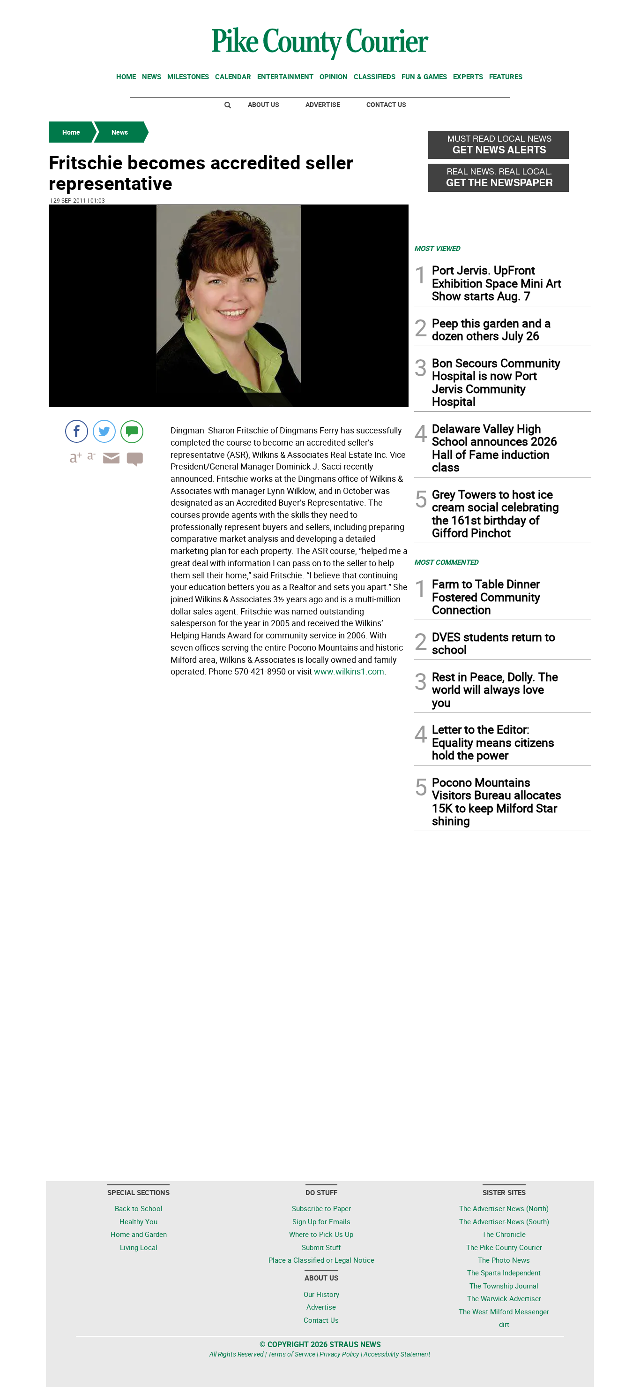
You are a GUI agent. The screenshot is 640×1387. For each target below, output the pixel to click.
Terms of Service (291, 1353)
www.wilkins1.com (349, 671)
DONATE (568, 11)
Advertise (322, 104)
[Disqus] (229, 809)
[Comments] (131, 431)
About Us (263, 104)
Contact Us (386, 104)
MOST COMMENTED (446, 562)
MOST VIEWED (437, 248)
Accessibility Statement (397, 1353)
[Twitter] (104, 431)
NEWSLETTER (516, 11)
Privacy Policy (339, 1353)
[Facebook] (76, 431)
